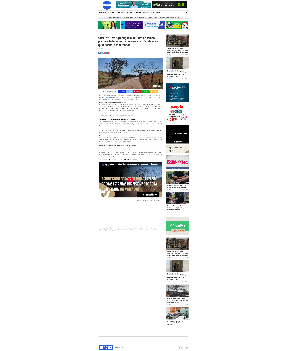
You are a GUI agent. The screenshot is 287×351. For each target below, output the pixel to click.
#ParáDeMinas (116, 228)
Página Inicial (102, 12)
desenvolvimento (155, 229)
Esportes (145, 12)
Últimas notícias (120, 12)
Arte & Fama (138, 12)
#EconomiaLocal (117, 227)
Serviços (158, 12)
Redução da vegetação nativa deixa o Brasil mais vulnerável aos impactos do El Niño (177, 300)
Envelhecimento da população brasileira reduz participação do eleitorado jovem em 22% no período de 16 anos (176, 74)
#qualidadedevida (103, 229)
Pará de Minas (111, 12)
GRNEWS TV (142, 340)
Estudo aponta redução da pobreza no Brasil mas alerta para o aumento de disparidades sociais (177, 50)
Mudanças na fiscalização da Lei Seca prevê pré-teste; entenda (176, 186)
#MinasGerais (148, 227)
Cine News (152, 12)
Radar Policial (130, 12)
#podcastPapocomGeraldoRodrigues (129, 228)
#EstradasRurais (126, 227)
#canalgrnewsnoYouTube (105, 227)
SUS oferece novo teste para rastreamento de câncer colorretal (175, 323)
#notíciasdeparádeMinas (105, 228)
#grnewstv (134, 227)
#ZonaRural (132, 229)
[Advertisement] (130, 213)
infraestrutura (103, 230)
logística (110, 230)
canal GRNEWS (110, 97)
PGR (115, 230)
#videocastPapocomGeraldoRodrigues (118, 229)
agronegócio (139, 229)
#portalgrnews (143, 228)
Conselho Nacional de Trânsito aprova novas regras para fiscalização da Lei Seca (176, 208)
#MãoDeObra (141, 227)
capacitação (147, 229)
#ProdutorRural (152, 228)
